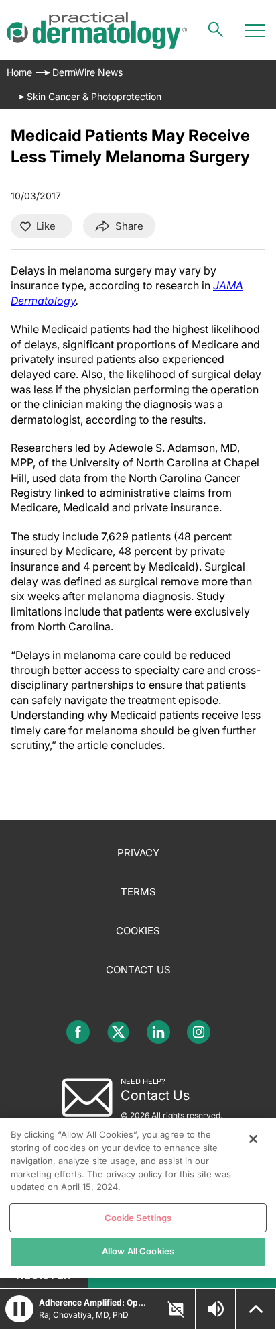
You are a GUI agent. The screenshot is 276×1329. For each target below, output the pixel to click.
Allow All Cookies (138, 1251)
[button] (19, 1308)
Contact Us (138, 969)
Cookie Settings (138, 1217)
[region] (138, 1198)
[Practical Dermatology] (97, 30)
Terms (138, 891)
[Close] (253, 1139)
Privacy (138, 852)
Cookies (138, 930)
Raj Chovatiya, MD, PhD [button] (84, 1315)
